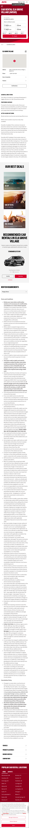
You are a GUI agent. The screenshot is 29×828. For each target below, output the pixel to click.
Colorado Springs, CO (20, 797)
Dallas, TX (4, 783)
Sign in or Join (21, 2)
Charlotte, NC (18, 786)
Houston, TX (18, 778)
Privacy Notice (6, 813)
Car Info (8, 276)
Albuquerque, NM (6, 775)
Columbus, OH (5, 778)
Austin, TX (4, 791)
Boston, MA (4, 797)
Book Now (21, 276)
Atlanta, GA (4, 786)
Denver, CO (4, 789)
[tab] (5, 771)
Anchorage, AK (5, 780)
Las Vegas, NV (18, 783)
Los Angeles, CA (19, 789)
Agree (13, 825)
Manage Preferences (13, 817)
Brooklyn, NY (18, 775)
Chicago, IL (17, 791)
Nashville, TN (18, 800)
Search (15, 36)
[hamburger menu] (26, 2)
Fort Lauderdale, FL (6, 794)
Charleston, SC (18, 780)
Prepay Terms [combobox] (5, 291)
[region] (14, 815)
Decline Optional (13, 821)
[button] (14, 61)
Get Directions (15, 85)
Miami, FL (17, 794)
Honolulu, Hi (4, 800)
